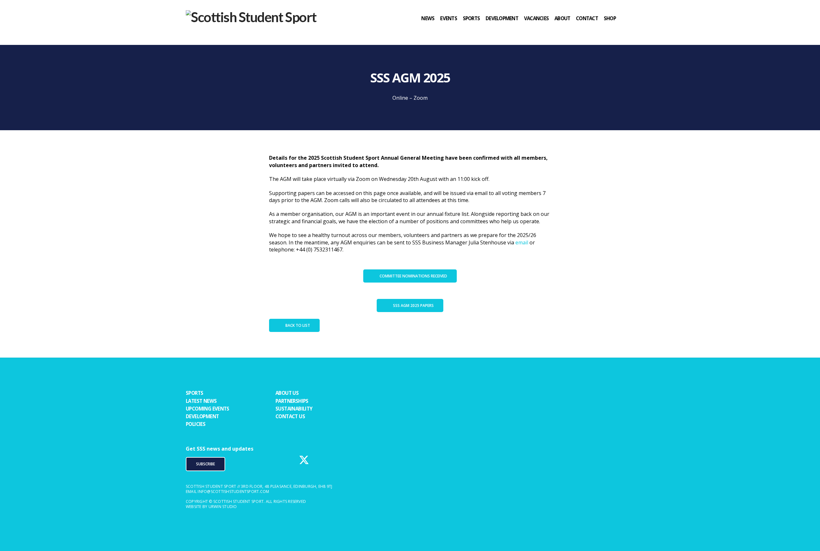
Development (202, 416)
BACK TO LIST (297, 325)
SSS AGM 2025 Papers (413, 305)
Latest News (201, 401)
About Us (287, 393)
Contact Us (290, 416)
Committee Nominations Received (413, 276)
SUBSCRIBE (205, 464)
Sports (194, 393)
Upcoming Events (207, 408)
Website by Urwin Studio (211, 506)
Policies (195, 424)
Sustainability (294, 408)
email (521, 242)
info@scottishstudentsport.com (233, 491)
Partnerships (291, 401)
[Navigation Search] (628, 30)
